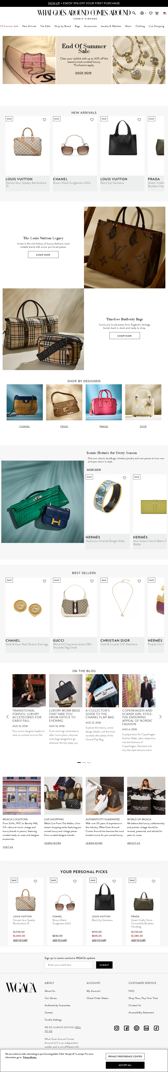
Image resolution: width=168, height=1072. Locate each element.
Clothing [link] (140, 26)
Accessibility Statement (141, 1012)
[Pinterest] (136, 1029)
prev (7, 716)
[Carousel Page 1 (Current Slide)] (79, 762)
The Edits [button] (45, 26)
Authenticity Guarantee (57, 1005)
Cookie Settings (53, 1020)
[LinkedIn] (146, 1029)
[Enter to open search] (134, 13)
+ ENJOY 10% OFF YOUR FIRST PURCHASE (84, 3)
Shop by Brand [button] (62, 26)
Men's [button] (128, 26)
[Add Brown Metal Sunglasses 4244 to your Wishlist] (91, 119)
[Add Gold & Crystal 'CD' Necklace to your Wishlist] (139, 581)
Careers (49, 1012)
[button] (165, 13)
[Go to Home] (21, 987)
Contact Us (135, 1005)
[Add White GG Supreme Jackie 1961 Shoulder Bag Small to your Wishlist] (91, 581)
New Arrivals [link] (29, 26)
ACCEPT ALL (125, 1065)
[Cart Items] (157, 13)
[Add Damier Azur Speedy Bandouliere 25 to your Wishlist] (44, 119)
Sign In (143, 13)
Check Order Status (97, 998)
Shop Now (43, 255)
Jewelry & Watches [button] (111, 26)
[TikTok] (156, 1029)
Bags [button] (77, 26)
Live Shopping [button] (156, 26)
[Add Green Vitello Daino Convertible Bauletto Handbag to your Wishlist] (153, 881)
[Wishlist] (151, 13)
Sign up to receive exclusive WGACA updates (70, 958)
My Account (93, 991)
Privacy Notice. (30, 1057)
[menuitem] (29, 26)
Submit (104, 965)
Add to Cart (20, 940)
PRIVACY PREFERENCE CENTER (125, 1056)
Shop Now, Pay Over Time (143, 998)
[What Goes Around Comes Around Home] (84, 12)
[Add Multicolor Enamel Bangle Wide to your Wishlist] (124, 478)
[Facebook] (126, 1029)
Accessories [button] (90, 26)
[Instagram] (116, 1029)
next (160, 716)
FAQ (131, 991)
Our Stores (51, 998)
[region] (84, 1060)
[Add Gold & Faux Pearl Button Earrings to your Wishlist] (44, 581)
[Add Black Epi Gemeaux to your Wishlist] (139, 119)
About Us (50, 991)
